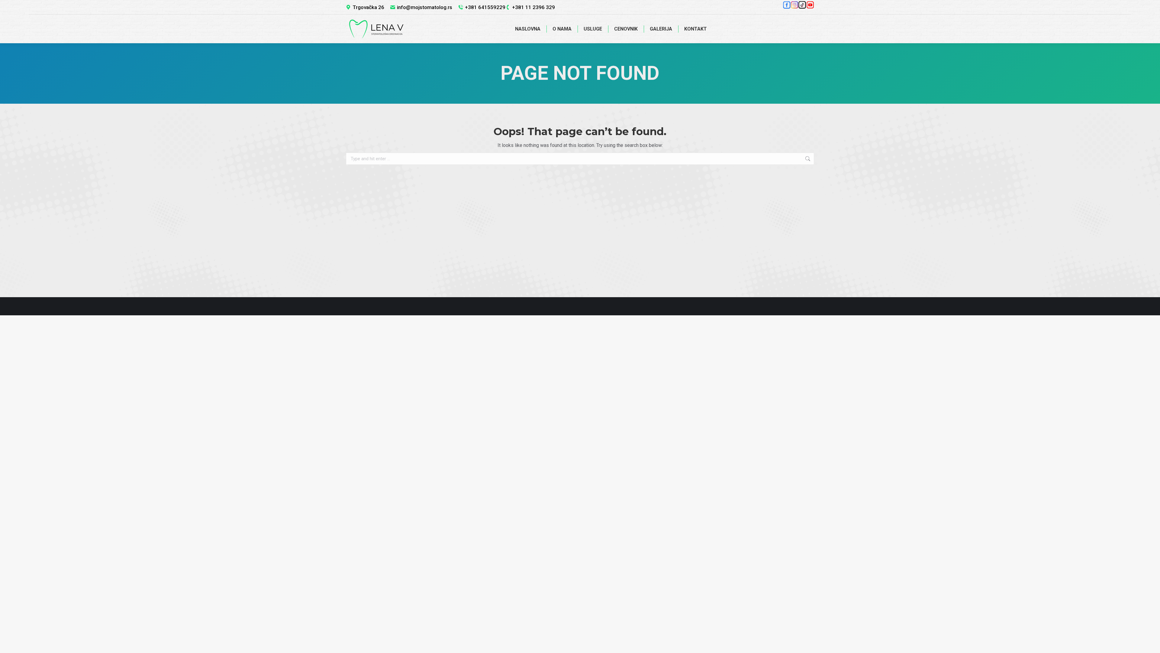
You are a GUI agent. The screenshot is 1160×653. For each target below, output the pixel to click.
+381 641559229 (485, 7)
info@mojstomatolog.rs (424, 7)
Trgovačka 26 (368, 7)
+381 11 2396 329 (533, 7)
